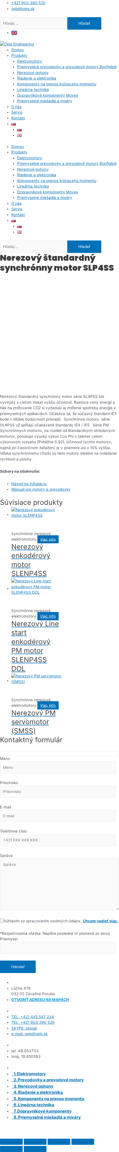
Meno (5, 758)
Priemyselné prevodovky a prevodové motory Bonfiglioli (67, 67)
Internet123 (62, 1129)
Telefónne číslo (13, 831)
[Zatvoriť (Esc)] (82, 1142)
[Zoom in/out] (11, 1142)
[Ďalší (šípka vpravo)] (35, 1149)
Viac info (48, 539)
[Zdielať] (59, 1142)
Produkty (19, 55)
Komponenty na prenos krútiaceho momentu (56, 84)
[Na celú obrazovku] (35, 1142)
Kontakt (18, 118)
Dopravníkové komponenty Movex (47, 95)
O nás (16, 106)
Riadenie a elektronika (36, 78)
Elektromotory (29, 61)
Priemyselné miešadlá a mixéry (44, 101)
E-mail (5, 807)
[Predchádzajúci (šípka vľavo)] (11, 1149)
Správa (6, 855)
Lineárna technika (33, 89)
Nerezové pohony (33, 72)
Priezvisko (9, 782)
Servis (16, 112)
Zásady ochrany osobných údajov (87, 1135)
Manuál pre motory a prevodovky (41, 489)
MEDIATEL (104, 1129)
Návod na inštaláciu (28, 484)
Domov (17, 50)
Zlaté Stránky (42, 1135)
